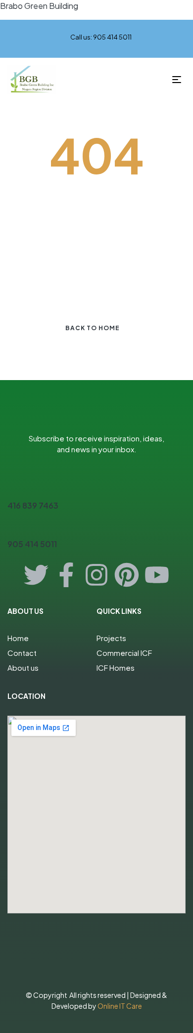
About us (23, 667)
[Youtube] (157, 574)
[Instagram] (96, 574)
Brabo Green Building (39, 5)
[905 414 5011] (13, 526)
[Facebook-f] (66, 574)
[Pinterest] (126, 574)
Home (18, 638)
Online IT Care (119, 1005)
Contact (22, 652)
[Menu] (179, 79)
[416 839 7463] (13, 488)
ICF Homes (115, 667)
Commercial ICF (124, 652)
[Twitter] (36, 574)
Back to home (92, 328)
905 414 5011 (32, 544)
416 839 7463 (32, 505)
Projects (111, 638)
